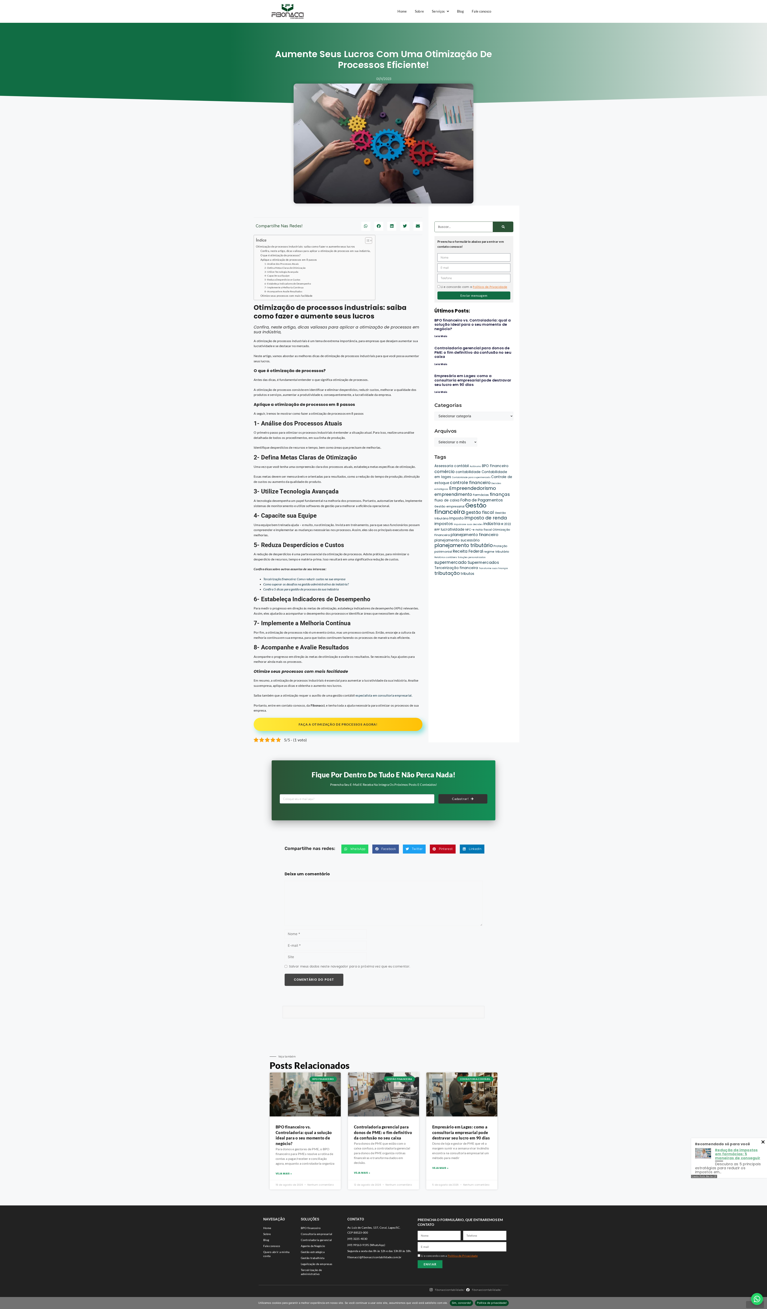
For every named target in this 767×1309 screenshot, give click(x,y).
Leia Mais (440, 336)
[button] (365, 226)
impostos (443, 523)
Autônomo (475, 466)
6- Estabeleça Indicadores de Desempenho (287, 283)
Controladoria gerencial (316, 1240)
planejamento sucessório (457, 540)
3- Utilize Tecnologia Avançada (281, 271)
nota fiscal (484, 530)
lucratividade (453, 529)
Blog (460, 11)
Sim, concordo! (461, 1302)
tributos (467, 573)
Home (402, 11)
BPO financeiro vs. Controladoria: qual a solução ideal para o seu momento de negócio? (472, 324)
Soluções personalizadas (472, 557)
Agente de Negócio (313, 1246)
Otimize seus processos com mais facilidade (286, 295)
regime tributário (496, 552)
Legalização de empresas (316, 1264)
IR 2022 (506, 524)
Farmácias (481, 495)
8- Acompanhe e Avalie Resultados (283, 291)
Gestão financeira (460, 508)
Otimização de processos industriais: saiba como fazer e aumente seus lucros (305, 246)
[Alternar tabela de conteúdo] (366, 240)
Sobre (419, 11)
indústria (491, 523)
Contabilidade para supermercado (471, 477)
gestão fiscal (480, 512)
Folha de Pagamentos (481, 500)
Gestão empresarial (449, 506)
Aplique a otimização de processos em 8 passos (288, 259)
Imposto (456, 518)
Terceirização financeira (456, 567)
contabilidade (468, 471)
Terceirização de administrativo (311, 1272)
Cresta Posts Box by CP (704, 1176)
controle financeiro (470, 482)
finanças (500, 494)
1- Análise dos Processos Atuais (281, 263)
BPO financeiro (311, 1228)
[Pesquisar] (503, 227)
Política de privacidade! (492, 1302)
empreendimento (453, 494)
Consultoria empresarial (316, 1234)
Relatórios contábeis (445, 557)
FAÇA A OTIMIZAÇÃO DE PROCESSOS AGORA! (338, 724)
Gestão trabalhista (312, 1258)
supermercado (450, 562)
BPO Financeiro (495, 465)
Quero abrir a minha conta (276, 1254)
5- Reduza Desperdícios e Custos (282, 279)
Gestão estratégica (313, 1252)
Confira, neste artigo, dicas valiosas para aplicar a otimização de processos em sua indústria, (315, 251)
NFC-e (470, 530)
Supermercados (483, 562)
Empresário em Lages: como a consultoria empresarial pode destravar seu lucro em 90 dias (472, 380)
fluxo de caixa (446, 500)
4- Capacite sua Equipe (276, 275)
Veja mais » (284, 1173)
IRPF (437, 530)
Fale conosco (481, 11)
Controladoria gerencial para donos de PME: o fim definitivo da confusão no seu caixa (472, 352)
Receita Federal (468, 551)
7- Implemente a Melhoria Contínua (283, 287)
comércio (444, 471)
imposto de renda (486, 518)
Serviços (438, 11)
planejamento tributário (463, 545)
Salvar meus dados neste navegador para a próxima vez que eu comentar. (349, 966)
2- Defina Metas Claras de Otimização (285, 267)
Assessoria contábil (451, 465)
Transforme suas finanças (493, 568)
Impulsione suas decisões (468, 524)
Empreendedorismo (472, 488)
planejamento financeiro (474, 534)
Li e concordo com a (474, 287)
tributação (447, 573)
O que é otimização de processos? (280, 255)
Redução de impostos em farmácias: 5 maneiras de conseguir (737, 1153)
